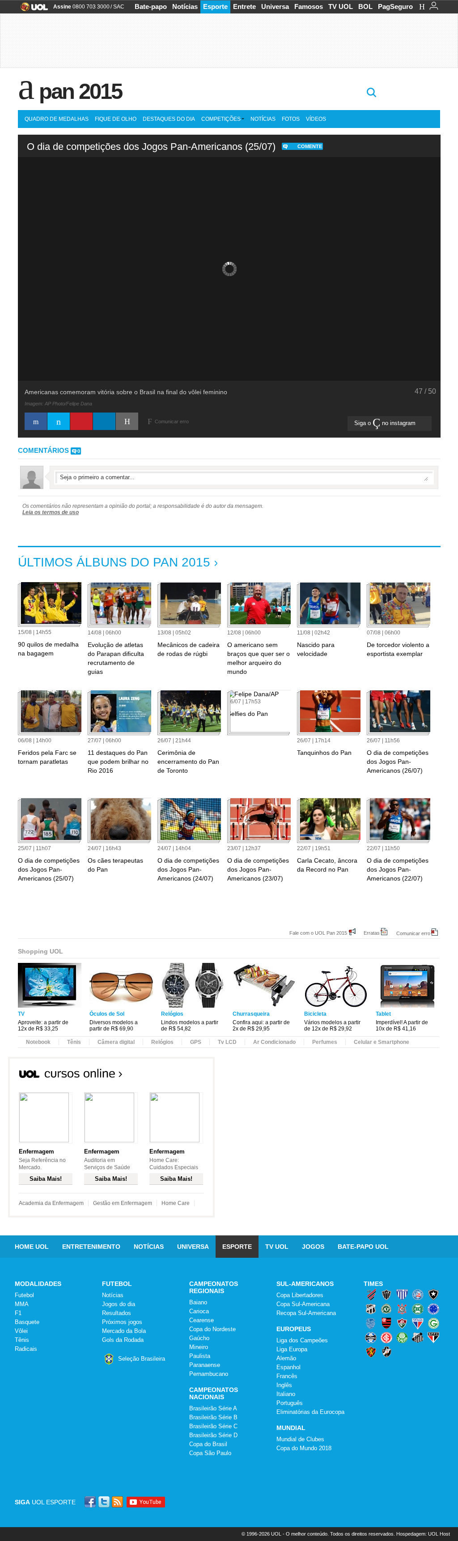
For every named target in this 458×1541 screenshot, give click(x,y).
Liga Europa (291, 1349)
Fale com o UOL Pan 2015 (318, 932)
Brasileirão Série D (213, 1435)
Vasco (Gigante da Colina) (386, 1352)
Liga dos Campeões (302, 1340)
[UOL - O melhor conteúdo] (31, 9)
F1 (18, 1313)
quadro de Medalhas (57, 119)
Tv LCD (227, 1042)
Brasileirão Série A (213, 1408)
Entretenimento (91, 1246)
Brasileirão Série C (213, 1426)
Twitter (104, 1501)
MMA (22, 1304)
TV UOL (340, 6)
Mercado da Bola (124, 1331)
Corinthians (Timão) (402, 1309)
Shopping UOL (40, 951)
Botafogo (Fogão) (433, 1294)
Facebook (91, 1501)
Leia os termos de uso (50, 512)
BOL (365, 6)
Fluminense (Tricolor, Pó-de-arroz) (402, 1323)
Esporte (215, 6)
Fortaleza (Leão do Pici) (418, 1323)
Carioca (199, 1311)
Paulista (199, 1356)
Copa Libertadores (299, 1295)
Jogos (313, 1246)
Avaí (402, 1294)
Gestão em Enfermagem (122, 1203)
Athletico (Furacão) (371, 1294)
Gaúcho (199, 1338)
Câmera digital (116, 1042)
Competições (221, 119)
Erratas (372, 932)
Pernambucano (208, 1374)
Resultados (116, 1313)
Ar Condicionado (274, 1042)
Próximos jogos (122, 1322)
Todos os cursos (184, 1076)
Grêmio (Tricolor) (371, 1337)
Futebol (24, 1295)
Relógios (162, 1042)
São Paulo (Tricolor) (433, 1337)
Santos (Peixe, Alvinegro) (418, 1337)
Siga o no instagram (385, 423)
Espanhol (288, 1367)
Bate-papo (151, 6)
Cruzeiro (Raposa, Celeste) (433, 1309)
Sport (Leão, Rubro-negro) (371, 1352)
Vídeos (316, 119)
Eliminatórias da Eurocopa (310, 1412)
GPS (195, 1042)
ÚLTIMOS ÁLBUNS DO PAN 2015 (114, 562)
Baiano (198, 1302)
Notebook (38, 1042)
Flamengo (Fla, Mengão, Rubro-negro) (386, 1323)
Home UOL (32, 1246)
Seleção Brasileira (141, 1358)
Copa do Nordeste (212, 1329)
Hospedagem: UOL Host (423, 1534)
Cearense (201, 1320)
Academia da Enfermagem (51, 1203)
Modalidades (38, 1283)
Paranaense (204, 1365)
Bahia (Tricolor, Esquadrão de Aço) (418, 1294)
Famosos (308, 6)
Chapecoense (386, 1309)
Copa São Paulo (210, 1453)
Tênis (74, 1042)
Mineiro (198, 1347)
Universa (275, 6)
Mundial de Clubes (300, 1439)
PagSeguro (395, 6)
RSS (118, 1501)
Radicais (26, 1348)
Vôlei (21, 1331)
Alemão (286, 1358)
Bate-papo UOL (363, 1246)
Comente (309, 146)
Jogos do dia (118, 1304)
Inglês (284, 1385)
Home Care (175, 1203)
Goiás (433, 1323)
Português (289, 1403)
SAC (118, 7)
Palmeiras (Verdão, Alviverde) (402, 1337)
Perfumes (324, 1042)
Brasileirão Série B (213, 1417)
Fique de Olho (115, 119)
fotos (291, 119)
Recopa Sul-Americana (306, 1313)
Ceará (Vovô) (371, 1309)
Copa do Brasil (208, 1444)
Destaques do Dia (169, 119)
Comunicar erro (413, 933)
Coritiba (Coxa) (418, 1309)
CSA (371, 1323)
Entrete (244, 6)
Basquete (27, 1322)
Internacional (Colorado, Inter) (386, 1337)
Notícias (185, 6)
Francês (286, 1376)
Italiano (285, 1394)
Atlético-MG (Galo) (386, 1294)
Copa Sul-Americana (303, 1304)
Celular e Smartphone (381, 1042)
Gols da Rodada (123, 1340)
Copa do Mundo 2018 (303, 1448)
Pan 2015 (80, 91)
